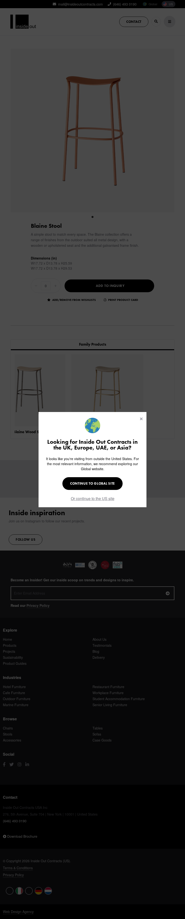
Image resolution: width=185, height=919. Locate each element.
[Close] (141, 419)
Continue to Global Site (92, 483)
